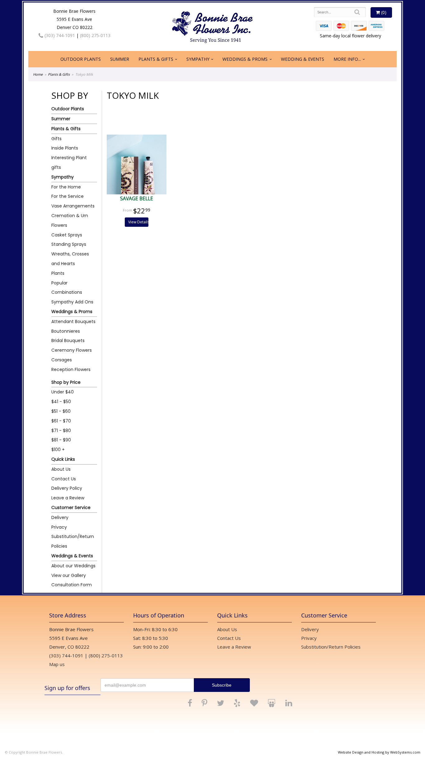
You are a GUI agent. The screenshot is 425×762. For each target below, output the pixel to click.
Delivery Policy (66, 488)
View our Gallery (68, 575)
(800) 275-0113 (95, 35)
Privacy (59, 527)
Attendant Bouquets (73, 321)
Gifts (56, 139)
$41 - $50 (61, 401)
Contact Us (63, 479)
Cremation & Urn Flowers (69, 220)
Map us (57, 664)
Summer (119, 59)
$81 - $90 (61, 440)
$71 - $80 (61, 430)
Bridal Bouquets (68, 340)
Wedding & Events (302, 59)
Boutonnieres (65, 331)
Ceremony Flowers (71, 350)
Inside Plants (64, 148)
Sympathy (197, 59)
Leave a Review (67, 498)
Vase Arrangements (73, 206)
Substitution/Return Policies (72, 541)
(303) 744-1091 (59, 35)
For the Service (67, 196)
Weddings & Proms (245, 59)
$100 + (58, 449)
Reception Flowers (71, 369)
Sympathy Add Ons (72, 302)
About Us (61, 469)
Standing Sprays (68, 244)
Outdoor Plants (80, 59)
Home (38, 74)
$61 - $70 (61, 421)
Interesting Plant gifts (69, 162)
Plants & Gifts (155, 59)
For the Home (66, 187)
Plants (57, 273)
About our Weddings (73, 566)
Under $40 (62, 392)
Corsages (61, 360)
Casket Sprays (66, 235)
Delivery (59, 517)
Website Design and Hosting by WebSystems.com (379, 752)
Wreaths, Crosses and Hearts (70, 259)
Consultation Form (71, 585)
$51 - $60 (61, 411)
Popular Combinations (66, 288)
